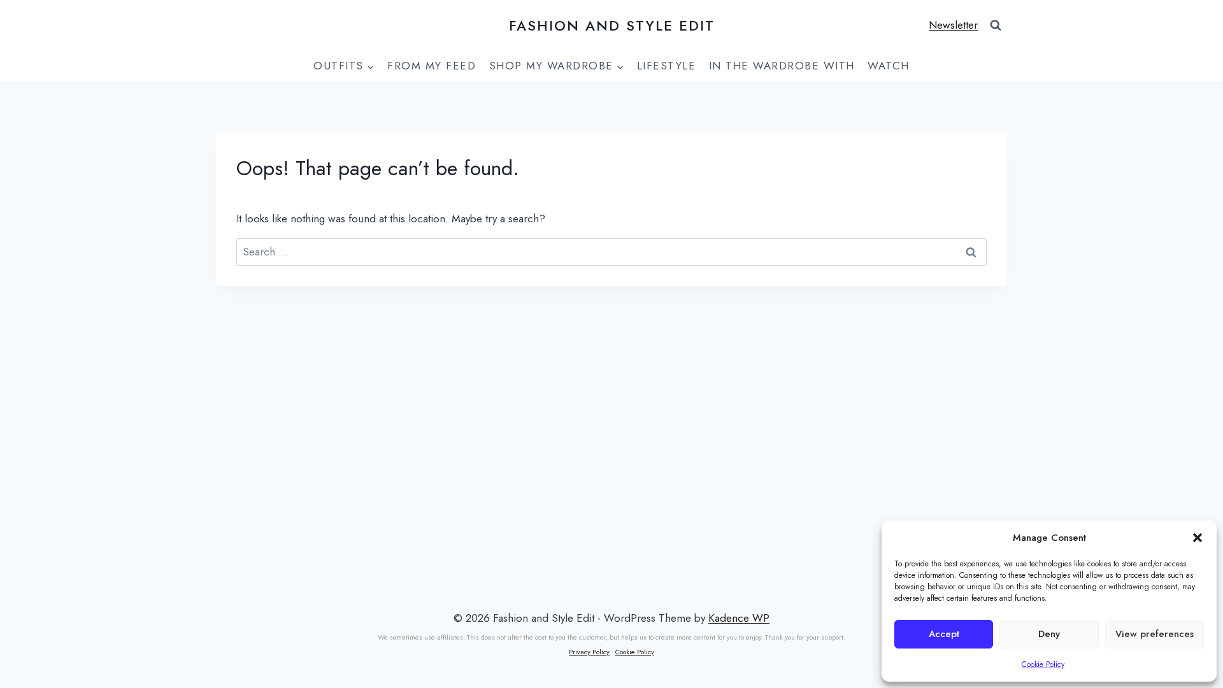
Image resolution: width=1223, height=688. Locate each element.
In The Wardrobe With (782, 65)
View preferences (1154, 634)
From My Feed (431, 65)
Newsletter (953, 24)
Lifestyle (666, 65)
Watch (889, 65)
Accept (944, 634)
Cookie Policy (1043, 664)
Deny (1049, 634)
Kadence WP (738, 618)
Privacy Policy (589, 652)
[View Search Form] (995, 25)
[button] (1197, 537)
